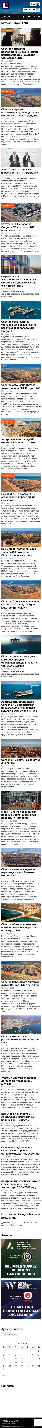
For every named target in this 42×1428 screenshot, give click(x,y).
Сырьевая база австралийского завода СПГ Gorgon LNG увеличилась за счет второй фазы (19, 281)
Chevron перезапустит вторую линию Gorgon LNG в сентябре (20, 983)
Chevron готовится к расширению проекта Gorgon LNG (20, 1039)
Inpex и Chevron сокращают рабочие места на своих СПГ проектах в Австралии (19, 814)
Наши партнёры (9, 1423)
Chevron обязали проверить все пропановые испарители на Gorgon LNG (19, 927)
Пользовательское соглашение (16, 1426)
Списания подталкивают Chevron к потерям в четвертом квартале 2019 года (20, 1150)
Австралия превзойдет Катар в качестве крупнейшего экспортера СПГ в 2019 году (20, 1184)
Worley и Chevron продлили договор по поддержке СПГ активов (18, 1080)
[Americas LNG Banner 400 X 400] (21, 1259)
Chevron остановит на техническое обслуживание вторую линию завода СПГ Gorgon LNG (19, 326)
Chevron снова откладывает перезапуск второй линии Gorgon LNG (19, 872)
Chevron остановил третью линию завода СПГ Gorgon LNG (20, 386)
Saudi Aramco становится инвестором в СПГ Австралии (19, 171)
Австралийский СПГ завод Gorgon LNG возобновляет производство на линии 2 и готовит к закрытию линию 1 (19, 706)
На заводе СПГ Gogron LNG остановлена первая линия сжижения (18, 497)
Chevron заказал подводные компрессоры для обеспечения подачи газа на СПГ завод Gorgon (19, 661)
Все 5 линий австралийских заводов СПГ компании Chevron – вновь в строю (18, 552)
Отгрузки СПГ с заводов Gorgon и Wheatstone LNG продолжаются (17, 227)
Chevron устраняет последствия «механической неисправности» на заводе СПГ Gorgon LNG (19, 53)
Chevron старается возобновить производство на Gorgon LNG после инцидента (20, 112)
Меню (7, 17)
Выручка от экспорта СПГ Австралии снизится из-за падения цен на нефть (17, 1116)
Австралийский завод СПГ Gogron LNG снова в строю (18, 441)
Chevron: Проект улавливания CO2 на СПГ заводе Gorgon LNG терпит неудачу (20, 604)
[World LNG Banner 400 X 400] (21, 1300)
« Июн (4, 1376)
